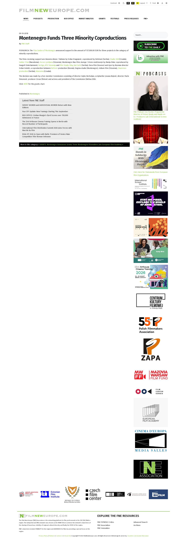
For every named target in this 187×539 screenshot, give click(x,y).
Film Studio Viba (66, 65)
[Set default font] (162, 3)
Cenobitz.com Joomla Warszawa (137, 536)
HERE (26, 84)
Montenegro (35, 94)
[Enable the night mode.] (123, 3)
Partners (52, 536)
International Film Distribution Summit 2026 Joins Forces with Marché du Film (47, 129)
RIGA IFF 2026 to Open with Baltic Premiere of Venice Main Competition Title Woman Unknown (46, 135)
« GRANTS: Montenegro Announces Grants (55, 144)
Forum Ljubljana (46, 62)
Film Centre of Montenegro (44, 50)
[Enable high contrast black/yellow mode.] (133, 3)
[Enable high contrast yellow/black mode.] (137, 3)
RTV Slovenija (50, 65)
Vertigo (41, 65)
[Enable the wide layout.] (150, 3)
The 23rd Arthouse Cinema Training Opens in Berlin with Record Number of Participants (44, 123)
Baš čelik (78, 65)
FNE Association (103, 525)
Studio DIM (114, 59)
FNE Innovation (103, 528)
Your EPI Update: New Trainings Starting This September (45, 111)
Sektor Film (23, 62)
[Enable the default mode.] (119, 3)
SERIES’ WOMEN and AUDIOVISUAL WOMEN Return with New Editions (46, 106)
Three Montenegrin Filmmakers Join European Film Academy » (98, 144)
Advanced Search (140, 522)
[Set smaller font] (157, 3)
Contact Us (59, 536)
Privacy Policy (43, 536)
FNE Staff (25, 44)
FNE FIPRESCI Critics (105, 522)
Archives (137, 525)
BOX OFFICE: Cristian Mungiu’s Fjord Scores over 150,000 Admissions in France (45, 116)
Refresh (54, 68)
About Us (67, 536)
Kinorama (40, 71)
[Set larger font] (166, 3)
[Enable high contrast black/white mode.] (128, 3)
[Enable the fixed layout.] (147, 3)
